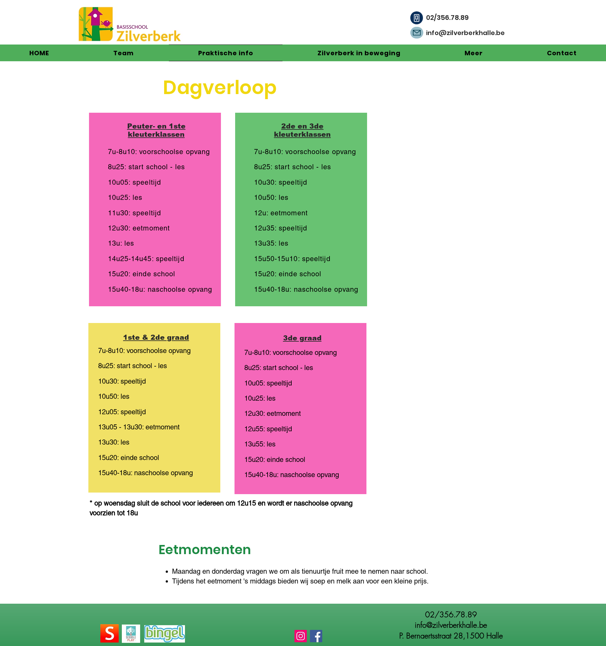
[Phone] (416, 17)
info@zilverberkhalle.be (465, 32)
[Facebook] (316, 636)
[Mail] (416, 33)
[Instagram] (300, 636)
